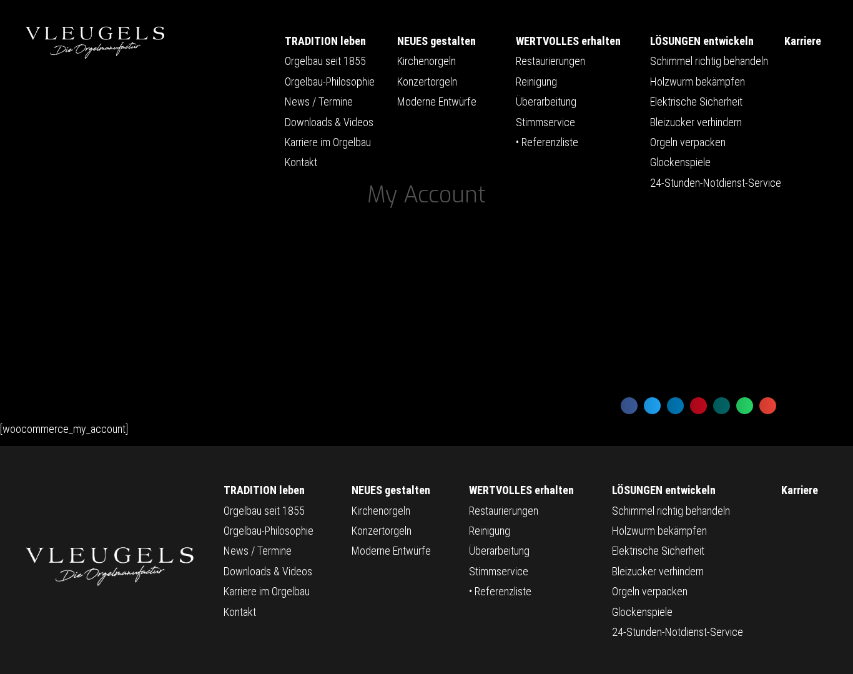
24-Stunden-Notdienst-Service (715, 182)
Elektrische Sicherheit (696, 101)
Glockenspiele (680, 162)
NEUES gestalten (436, 40)
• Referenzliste (547, 142)
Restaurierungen (550, 60)
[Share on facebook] (629, 405)
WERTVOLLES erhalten (568, 40)
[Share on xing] (721, 405)
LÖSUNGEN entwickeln (702, 40)
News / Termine (319, 101)
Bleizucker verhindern (696, 122)
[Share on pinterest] (698, 405)
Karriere (802, 40)
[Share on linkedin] (675, 405)
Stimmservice (545, 122)
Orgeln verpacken (688, 142)
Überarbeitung (546, 101)
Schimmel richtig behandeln (709, 60)
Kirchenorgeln (426, 60)
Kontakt (301, 162)
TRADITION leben (325, 40)
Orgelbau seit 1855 (325, 60)
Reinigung (536, 81)
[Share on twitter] (652, 405)
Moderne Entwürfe (436, 101)
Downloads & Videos (329, 122)
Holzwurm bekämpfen (697, 81)
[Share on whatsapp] (744, 405)
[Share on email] (767, 405)
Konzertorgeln (427, 81)
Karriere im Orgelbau (328, 142)
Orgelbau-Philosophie (330, 81)
